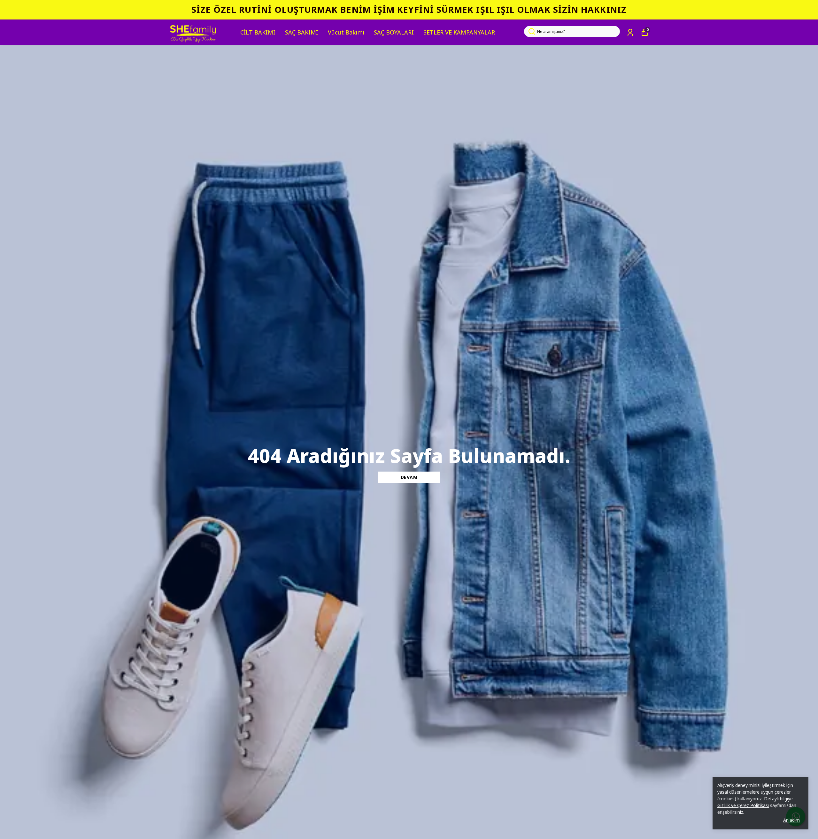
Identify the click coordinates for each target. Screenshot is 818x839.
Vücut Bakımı (346, 32)
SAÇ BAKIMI (301, 32)
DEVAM (409, 477)
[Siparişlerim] (630, 32)
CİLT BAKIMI (257, 32)
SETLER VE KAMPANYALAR (459, 32)
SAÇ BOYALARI (394, 32)
